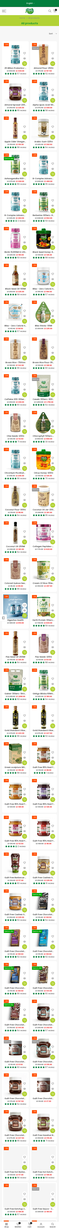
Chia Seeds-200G (15, 436)
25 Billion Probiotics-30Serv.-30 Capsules (25, 68)
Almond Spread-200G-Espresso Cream (24, 104)
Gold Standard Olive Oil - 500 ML (21, 730)
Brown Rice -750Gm (15, 362)
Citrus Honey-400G (43, 473)
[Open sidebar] (3, 617)
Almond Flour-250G (44, 68)
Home (22, 18)
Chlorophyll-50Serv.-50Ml (45, 436)
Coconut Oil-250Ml (15, 546)
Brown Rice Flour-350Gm (45, 362)
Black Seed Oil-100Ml (15, 288)
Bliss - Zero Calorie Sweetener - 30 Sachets (26, 325)
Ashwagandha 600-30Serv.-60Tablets (24, 178)
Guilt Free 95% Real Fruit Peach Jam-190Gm (26, 840)
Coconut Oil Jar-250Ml (44, 509)
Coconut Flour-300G (15, 509)
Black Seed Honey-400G (45, 252)
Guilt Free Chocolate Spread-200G (22, 1098)
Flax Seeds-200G (43, 656)
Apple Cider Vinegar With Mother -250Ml (25, 141)
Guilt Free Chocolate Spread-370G (22, 1135)
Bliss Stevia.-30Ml (43, 325)
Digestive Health (15, 620)
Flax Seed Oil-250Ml (15, 656)
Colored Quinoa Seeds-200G (19, 583)
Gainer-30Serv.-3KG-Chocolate (20, 693)
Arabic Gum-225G (43, 141)
